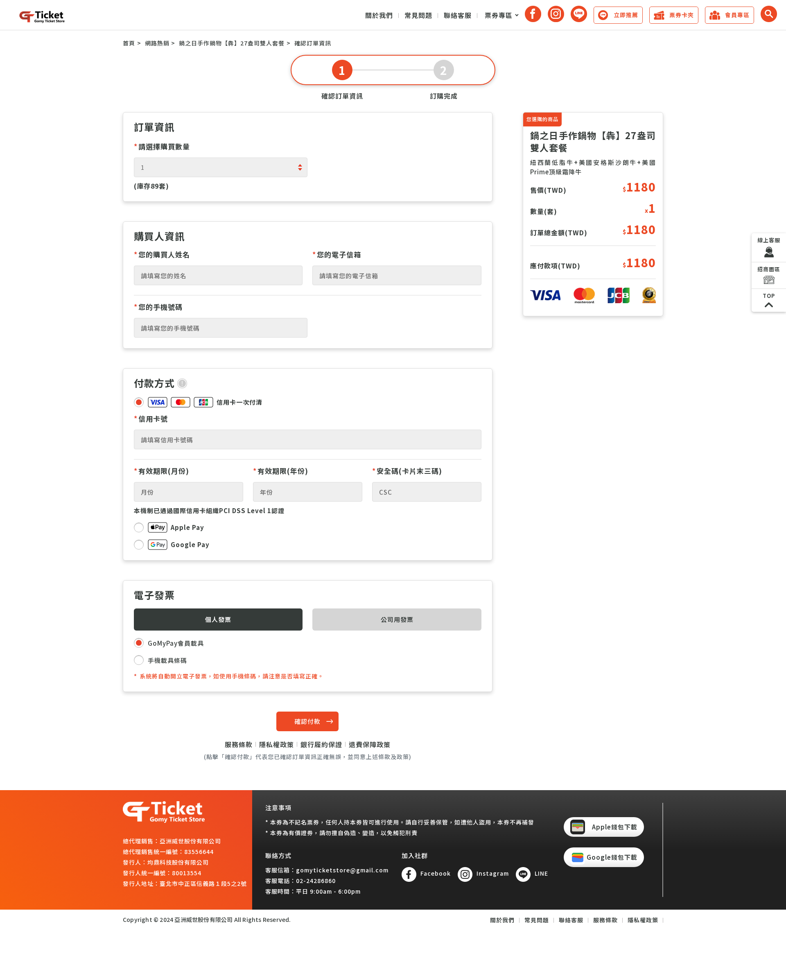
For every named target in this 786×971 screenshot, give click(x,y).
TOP (769, 296)
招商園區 (768, 269)
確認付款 (307, 721)
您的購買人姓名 (162, 254)
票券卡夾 (681, 15)
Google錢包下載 (612, 857)
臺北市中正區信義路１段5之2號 (203, 883)
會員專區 (737, 15)
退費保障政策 (370, 744)
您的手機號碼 (158, 307)
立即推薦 (626, 15)
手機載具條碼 (167, 660)
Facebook (435, 873)
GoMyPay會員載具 (176, 643)
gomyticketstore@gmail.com (342, 870)
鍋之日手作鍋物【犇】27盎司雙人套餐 (232, 43)
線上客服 (768, 240)
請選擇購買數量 (162, 146)
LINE (541, 873)
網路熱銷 (157, 43)
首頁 (129, 43)
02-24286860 (316, 880)
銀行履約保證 (321, 744)
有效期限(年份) (280, 471)
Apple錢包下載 (614, 826)
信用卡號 (151, 418)
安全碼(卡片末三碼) (407, 471)
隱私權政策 (276, 744)
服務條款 (239, 744)
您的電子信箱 (336, 254)
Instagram (493, 873)
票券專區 (499, 15)
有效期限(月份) (161, 471)
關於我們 (379, 15)
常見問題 (418, 15)
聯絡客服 (458, 15)
